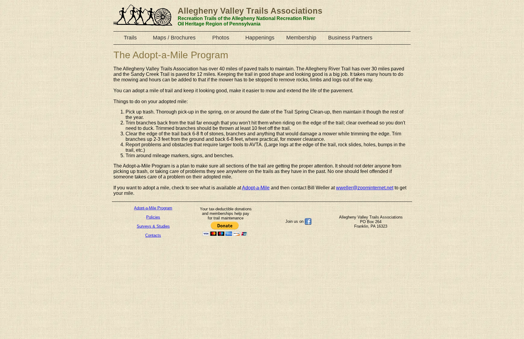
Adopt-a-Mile (256, 187)
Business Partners (350, 37)
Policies (153, 217)
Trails (130, 38)
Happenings (259, 37)
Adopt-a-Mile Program (153, 208)
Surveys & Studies (153, 226)
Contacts (153, 235)
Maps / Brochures (174, 37)
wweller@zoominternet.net (364, 187)
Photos (220, 38)
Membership (301, 37)
